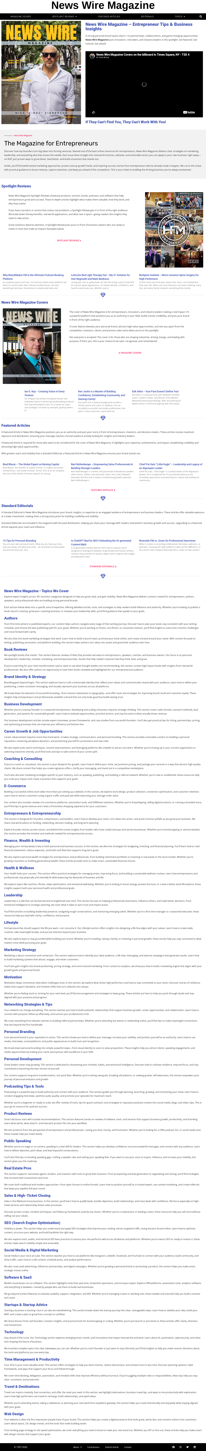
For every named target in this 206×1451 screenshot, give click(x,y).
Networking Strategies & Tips (28, 1004)
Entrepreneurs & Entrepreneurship (32, 813)
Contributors (93, 1447)
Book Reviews (15, 649)
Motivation (13, 977)
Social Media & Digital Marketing (31, 1250)
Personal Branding (19, 1032)
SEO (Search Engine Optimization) (32, 1223)
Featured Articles (109, 16)
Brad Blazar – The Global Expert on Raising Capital (31, 464)
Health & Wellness (19, 868)
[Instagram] (180, 1447)
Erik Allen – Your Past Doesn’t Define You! (155, 391)
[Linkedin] (194, 1447)
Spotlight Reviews (63, 16)
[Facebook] (173, 1447)
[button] (200, 16)
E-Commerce (15, 786)
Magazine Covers (21, 16)
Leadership (13, 895)
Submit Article (112, 1447)
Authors (11, 618)
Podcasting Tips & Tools (24, 1086)
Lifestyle (11, 922)
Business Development (23, 704)
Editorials (147, 16)
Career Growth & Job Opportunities (33, 731)
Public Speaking (17, 1141)
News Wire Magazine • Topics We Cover (36, 591)
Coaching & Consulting (23, 759)
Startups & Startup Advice (25, 1305)
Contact (127, 1447)
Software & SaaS (18, 1277)
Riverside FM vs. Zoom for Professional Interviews (167, 540)
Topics (178, 16)
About (76, 1447)
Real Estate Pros (17, 1168)
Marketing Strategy (20, 950)
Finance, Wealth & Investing (27, 840)
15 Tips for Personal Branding (19, 540)
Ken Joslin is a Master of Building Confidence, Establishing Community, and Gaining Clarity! (101, 395)
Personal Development (22, 1059)
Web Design (14, 1414)
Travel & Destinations (21, 1386)
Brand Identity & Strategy (25, 677)
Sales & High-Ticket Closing (27, 1195)
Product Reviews (18, 1113)
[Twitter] (187, 1447)
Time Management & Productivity (31, 1359)
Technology (14, 1332)
